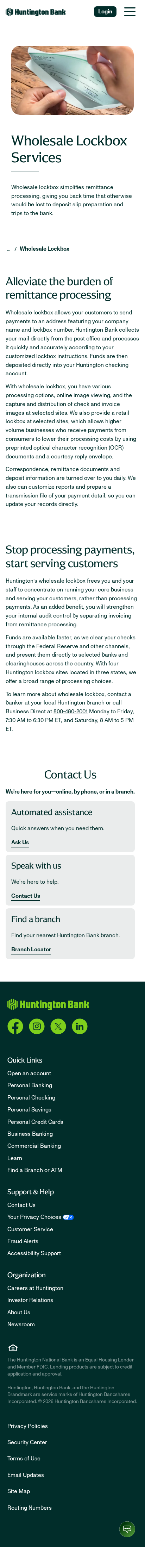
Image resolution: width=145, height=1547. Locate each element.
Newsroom (21, 1324)
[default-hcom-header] (36, 11)
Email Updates (25, 1475)
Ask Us (20, 842)
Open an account (29, 1073)
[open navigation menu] (130, 12)
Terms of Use (23, 1458)
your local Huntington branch (68, 703)
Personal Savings (29, 1110)
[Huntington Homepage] (48, 1004)
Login (105, 11)
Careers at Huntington (35, 1288)
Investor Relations (30, 1300)
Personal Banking (29, 1085)
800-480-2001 (70, 711)
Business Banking (30, 1134)
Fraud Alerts (22, 1241)
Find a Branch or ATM (34, 1170)
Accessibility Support (34, 1253)
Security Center (27, 1442)
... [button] (8, 249)
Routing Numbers (29, 1508)
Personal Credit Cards (35, 1122)
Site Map (18, 1491)
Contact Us (25, 896)
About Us (18, 1312)
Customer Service (30, 1229)
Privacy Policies (27, 1426)
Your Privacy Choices (34, 1217)
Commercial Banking (34, 1146)
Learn (14, 1158)
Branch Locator (31, 949)
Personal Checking (31, 1098)
